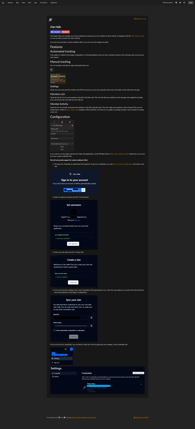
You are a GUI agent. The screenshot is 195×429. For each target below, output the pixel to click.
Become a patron (168, 2)
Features (10, 2)
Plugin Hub (54, 2)
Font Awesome (90, 417)
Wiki (29, 2)
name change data (72, 110)
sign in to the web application (123, 164)
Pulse (23, 2)
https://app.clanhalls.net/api (119, 154)
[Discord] (176, 3)
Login (190, 2)
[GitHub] (184, 3)
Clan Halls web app (137, 36)
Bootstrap (73, 417)
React (80, 417)
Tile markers (43, 2)
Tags (35, 2)
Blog (17, 2)
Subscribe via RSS (141, 417)
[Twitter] (180, 3)
